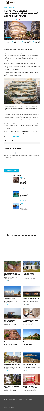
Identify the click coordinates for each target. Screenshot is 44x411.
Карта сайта (21, 399)
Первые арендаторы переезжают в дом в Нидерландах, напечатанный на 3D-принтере (31, 275)
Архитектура (8, 37)
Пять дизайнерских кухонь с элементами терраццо (30, 321)
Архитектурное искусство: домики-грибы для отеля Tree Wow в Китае (12, 274)
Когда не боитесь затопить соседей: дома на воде (24, 194)
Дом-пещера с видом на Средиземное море (29, 365)
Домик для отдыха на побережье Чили (9, 321)
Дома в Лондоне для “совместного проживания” (30, 387)
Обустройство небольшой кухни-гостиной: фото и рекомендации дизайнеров (24, 181)
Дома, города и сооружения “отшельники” (23, 206)
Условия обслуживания (32, 155)
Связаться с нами (28, 399)
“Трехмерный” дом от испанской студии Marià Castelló (12, 299)
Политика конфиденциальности (23, 155)
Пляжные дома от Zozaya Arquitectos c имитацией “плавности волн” (29, 343)
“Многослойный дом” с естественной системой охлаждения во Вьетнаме (10, 343)
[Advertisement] (22, 222)
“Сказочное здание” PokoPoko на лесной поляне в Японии (12, 365)
